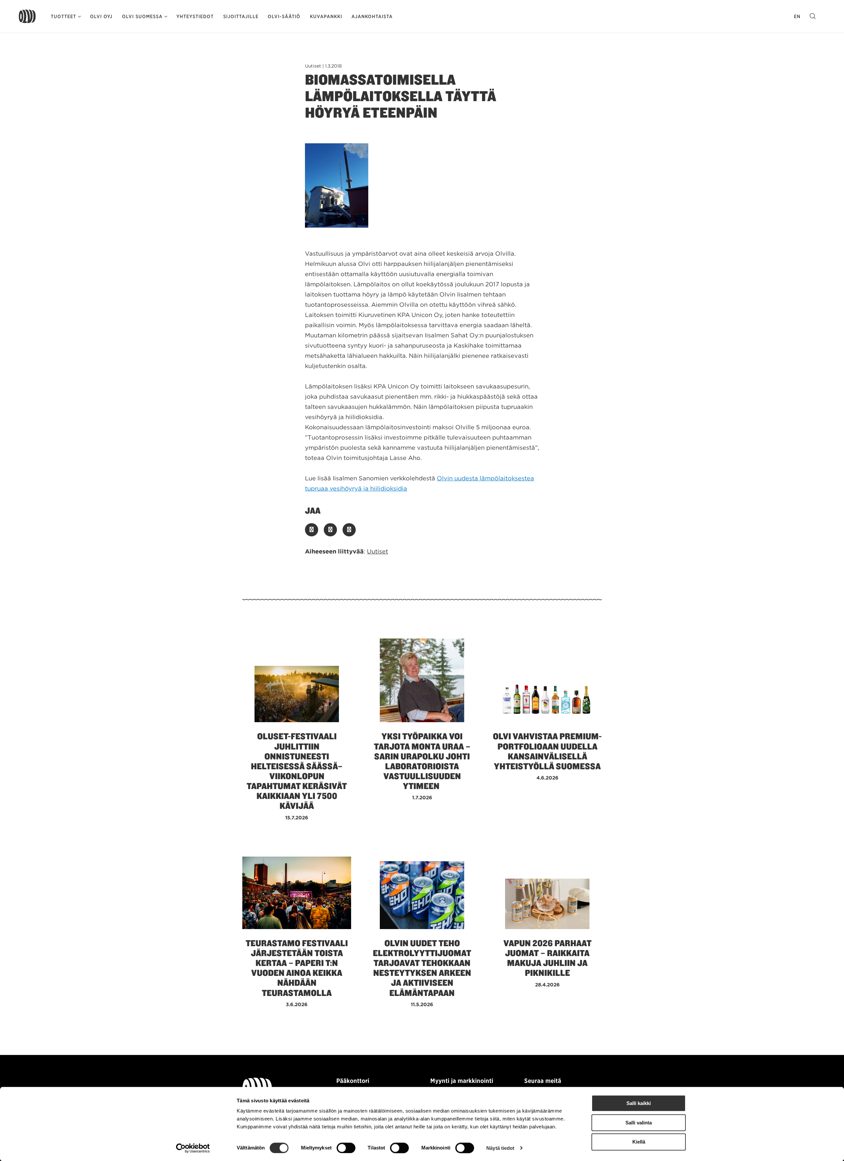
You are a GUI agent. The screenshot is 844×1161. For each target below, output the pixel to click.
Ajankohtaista (372, 16)
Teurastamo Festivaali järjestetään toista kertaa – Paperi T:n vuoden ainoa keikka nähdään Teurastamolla (297, 968)
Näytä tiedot (500, 1148)
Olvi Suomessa (142, 16)
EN (797, 16)
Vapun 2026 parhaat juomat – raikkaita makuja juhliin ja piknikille (547, 958)
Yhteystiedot (195, 16)
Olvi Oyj (101, 16)
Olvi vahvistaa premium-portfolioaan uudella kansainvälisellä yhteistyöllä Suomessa (547, 751)
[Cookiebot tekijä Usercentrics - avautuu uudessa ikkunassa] (193, 1148)
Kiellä (638, 1142)
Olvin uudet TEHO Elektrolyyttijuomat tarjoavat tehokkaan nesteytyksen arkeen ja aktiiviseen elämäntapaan (422, 968)
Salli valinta (638, 1122)
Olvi (27, 16)
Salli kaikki (638, 1103)
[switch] (346, 1148)
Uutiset (377, 551)
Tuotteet (63, 16)
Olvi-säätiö (284, 16)
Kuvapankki (326, 16)
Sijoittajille (240, 16)
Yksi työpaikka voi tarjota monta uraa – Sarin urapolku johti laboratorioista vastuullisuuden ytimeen (422, 761)
